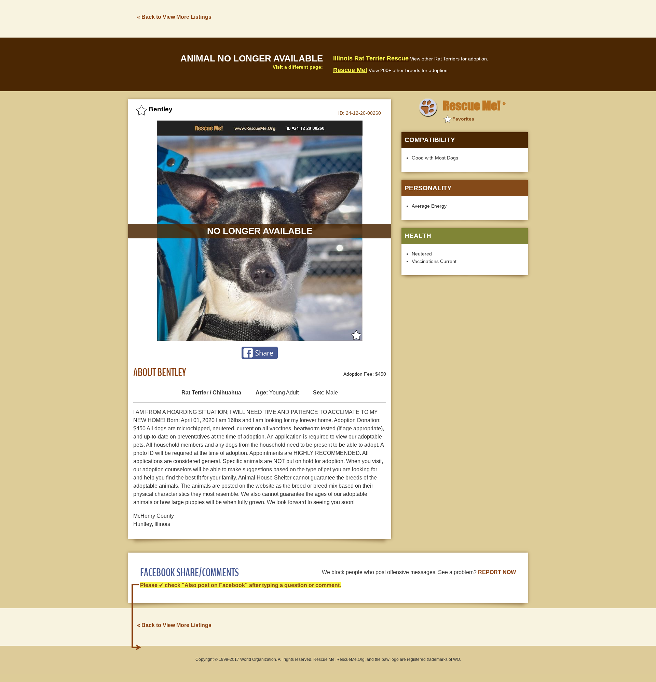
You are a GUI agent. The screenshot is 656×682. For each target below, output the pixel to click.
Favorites (463, 119)
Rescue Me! (350, 70)
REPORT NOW (497, 572)
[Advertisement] (403, 18)
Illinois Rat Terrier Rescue (371, 58)
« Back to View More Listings (174, 17)
